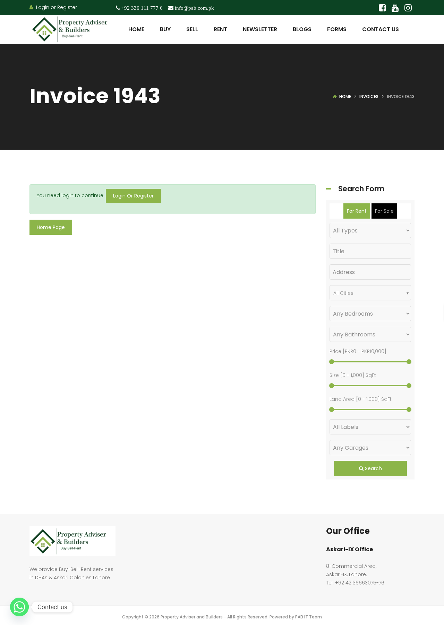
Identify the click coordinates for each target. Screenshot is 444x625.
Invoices (368, 96)
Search (373, 468)
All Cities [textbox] (343, 293)
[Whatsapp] (19, 607)
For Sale (384, 211)
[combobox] (370, 292)
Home (345, 96)
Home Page (51, 227)
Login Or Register (133, 195)
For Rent (357, 211)
